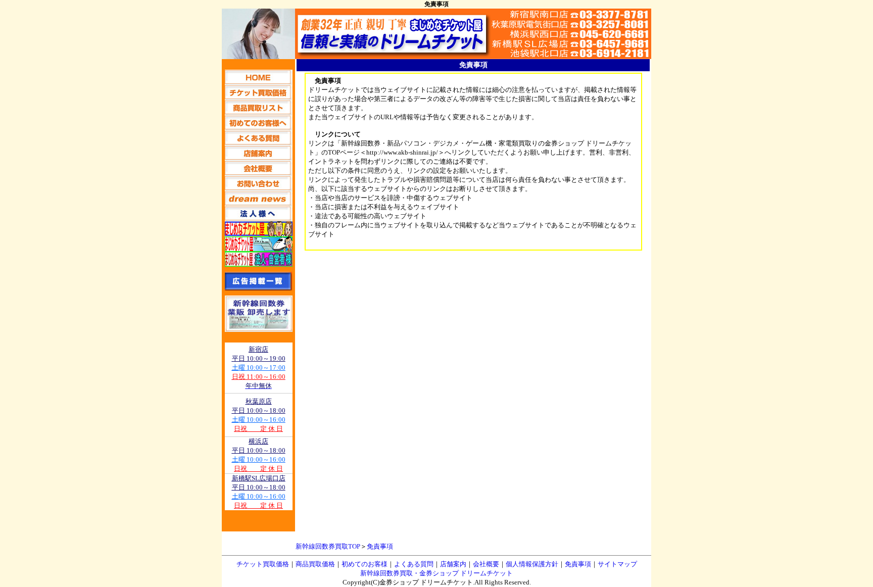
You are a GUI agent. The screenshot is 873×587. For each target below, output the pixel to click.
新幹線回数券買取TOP (328, 546)
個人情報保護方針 (532, 564)
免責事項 (380, 546)
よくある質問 (413, 564)
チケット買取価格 (262, 564)
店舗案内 (453, 564)
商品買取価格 (315, 564)
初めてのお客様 (364, 564)
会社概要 (486, 564)
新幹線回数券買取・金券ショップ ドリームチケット (436, 573)
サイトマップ (617, 564)
